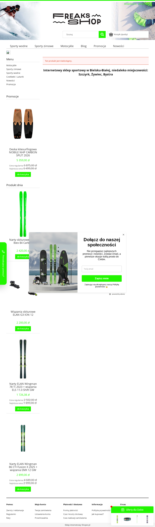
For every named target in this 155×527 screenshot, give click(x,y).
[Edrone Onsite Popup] (77, 263)
